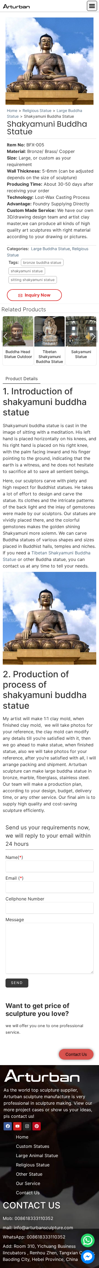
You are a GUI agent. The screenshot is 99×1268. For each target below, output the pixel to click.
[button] (92, 6)
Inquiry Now (37, 295)
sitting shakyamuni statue (33, 279)
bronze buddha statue (42, 262)
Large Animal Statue (37, 1155)
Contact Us (28, 1192)
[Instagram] (27, 1126)
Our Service (28, 1183)
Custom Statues (32, 1146)
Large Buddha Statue (50, 248)
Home (12, 110)
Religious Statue (37, 110)
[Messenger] (88, 1257)
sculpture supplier (58, 1090)
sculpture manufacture (46, 1096)
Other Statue (29, 1174)
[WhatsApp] (88, 1240)
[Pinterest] (36, 1126)
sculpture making (53, 1103)
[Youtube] (17, 1126)
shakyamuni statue (27, 271)
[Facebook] (8, 1126)
